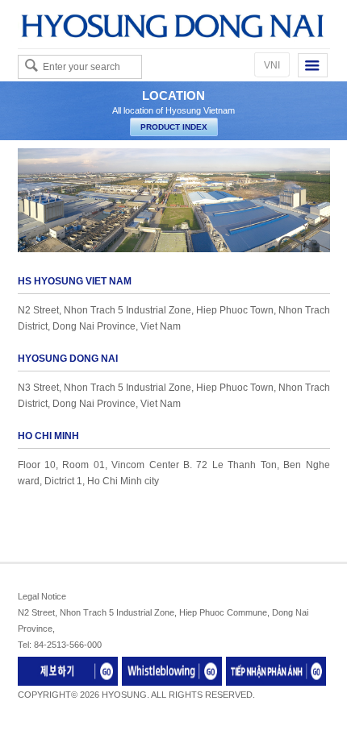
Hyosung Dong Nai (68, 358)
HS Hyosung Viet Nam (75, 281)
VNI (272, 65)
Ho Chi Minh (48, 436)
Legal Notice (42, 596)
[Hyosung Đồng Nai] (174, 24)
